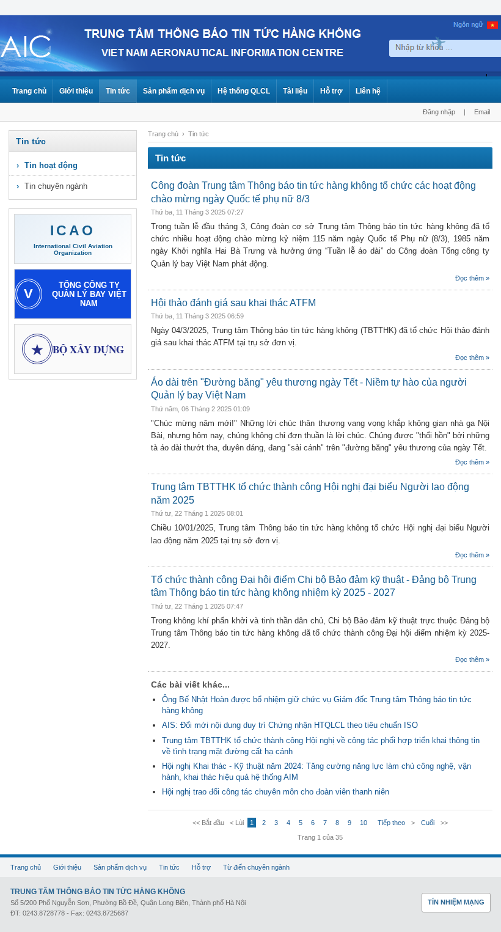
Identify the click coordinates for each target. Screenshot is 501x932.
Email (482, 112)
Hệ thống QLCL (244, 91)
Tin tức (118, 91)
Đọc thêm (469, 278)
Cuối (427, 822)
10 (363, 822)
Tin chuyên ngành (55, 186)
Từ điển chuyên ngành (256, 867)
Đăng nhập (439, 112)
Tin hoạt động (51, 165)
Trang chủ (29, 91)
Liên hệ (368, 91)
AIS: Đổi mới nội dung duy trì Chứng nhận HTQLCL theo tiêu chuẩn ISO (290, 725)
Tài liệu (295, 91)
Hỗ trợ (331, 91)
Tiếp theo (391, 822)
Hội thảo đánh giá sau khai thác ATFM (233, 303)
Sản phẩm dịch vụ (174, 91)
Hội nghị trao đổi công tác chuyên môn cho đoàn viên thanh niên (275, 791)
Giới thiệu (76, 91)
